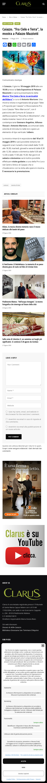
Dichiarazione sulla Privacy (25, 779)
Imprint (38, 779)
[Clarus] (23, 4)
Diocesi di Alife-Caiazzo (11, 627)
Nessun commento (28, 39)
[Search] (43, 4)
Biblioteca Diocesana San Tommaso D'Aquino (20, 630)
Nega (23, 767)
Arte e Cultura (8, 23)
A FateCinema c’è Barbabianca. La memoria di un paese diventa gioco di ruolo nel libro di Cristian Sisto (22, 265)
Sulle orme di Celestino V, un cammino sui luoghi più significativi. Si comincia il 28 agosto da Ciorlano (22, 340)
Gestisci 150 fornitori (12, 755)
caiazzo (6, 185)
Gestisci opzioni (23, 774)
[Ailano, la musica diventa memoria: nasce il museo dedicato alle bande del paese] (23, 212)
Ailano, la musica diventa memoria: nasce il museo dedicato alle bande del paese (21, 228)
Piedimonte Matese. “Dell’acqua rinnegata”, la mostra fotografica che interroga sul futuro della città (22, 303)
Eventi (17, 23)
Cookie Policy (11, 779)
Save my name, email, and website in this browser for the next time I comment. (23, 413)
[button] (43, 645)
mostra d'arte (15, 185)
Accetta (23, 761)
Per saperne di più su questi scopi (31, 755)
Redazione (5, 39)
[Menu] (4, 4)
